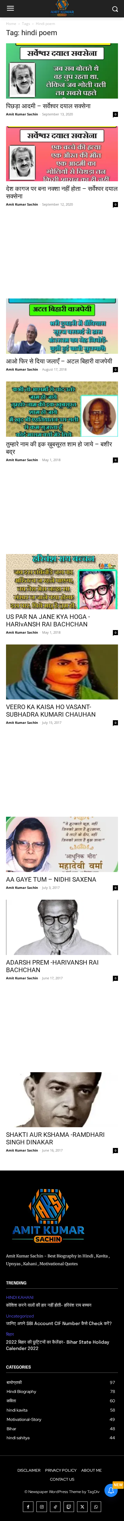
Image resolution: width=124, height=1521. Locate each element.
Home (11, 23)
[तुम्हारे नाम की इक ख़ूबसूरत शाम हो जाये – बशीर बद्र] (62, 409)
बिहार (10, 1334)
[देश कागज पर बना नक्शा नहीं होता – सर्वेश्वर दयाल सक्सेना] (62, 154)
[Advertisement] (62, 257)
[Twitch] (69, 1506)
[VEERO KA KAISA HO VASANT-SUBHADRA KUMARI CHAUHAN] (62, 672)
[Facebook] (28, 1506)
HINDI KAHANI (19, 1297)
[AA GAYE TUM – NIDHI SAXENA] (62, 844)
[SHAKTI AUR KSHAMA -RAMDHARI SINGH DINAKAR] (62, 1100)
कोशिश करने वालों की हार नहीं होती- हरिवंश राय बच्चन (48, 1305)
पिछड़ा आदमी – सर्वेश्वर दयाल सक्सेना (48, 106)
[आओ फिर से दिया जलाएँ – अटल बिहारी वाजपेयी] (62, 326)
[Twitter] (82, 1506)
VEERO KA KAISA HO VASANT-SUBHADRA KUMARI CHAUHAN (51, 710)
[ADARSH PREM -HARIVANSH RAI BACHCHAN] (62, 927)
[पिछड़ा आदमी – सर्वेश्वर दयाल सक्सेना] (62, 71)
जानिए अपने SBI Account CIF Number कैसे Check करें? (59, 1323)
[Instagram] (41, 1506)
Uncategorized (20, 1316)
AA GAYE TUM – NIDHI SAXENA (51, 879)
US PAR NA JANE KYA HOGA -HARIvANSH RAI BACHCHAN (48, 620)
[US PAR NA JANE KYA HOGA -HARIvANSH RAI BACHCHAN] (62, 581)
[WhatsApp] (96, 1506)
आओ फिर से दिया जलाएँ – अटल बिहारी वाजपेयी (59, 361)
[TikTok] (55, 1506)
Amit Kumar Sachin (22, 114)
